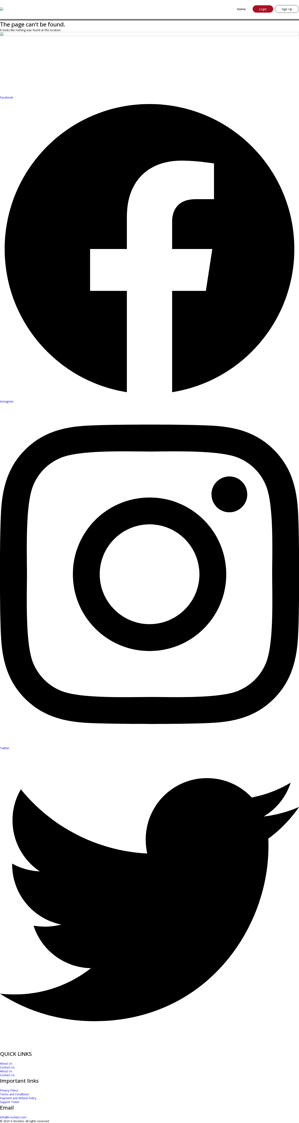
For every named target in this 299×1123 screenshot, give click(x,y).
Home (241, 9)
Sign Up (287, 9)
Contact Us (7, 1067)
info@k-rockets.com (13, 1117)
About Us (6, 1063)
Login (263, 9)
